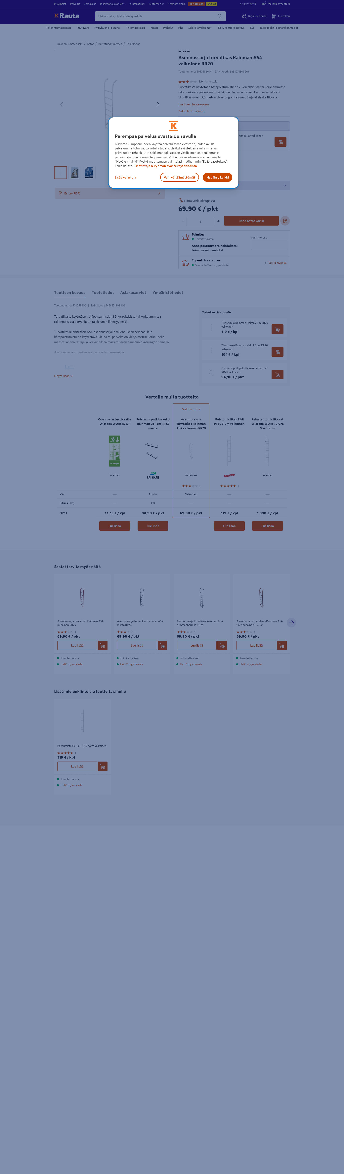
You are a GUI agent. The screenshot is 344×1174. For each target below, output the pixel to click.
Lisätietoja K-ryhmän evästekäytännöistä (165, 165)
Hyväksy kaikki (217, 177)
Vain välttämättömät (179, 177)
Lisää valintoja (125, 177)
